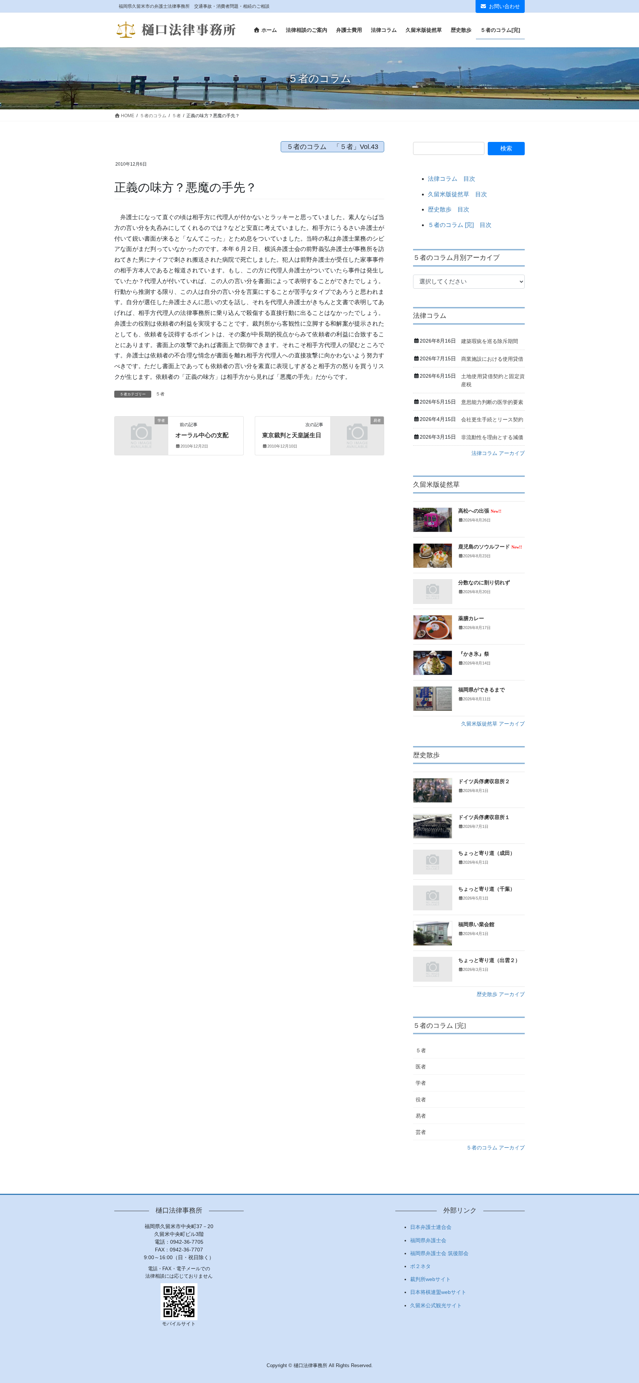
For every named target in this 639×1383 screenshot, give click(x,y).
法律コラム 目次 (451, 179)
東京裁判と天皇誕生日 (291, 435)
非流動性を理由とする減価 (492, 437)
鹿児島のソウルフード (490, 547)
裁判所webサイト (430, 1279)
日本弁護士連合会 (431, 1227)
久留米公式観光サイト (436, 1305)
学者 (421, 1083)
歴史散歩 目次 (448, 209)
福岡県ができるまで (481, 690)
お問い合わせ (504, 6)
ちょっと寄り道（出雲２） (489, 960)
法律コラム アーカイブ (498, 453)
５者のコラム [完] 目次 (459, 225)
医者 (421, 1067)
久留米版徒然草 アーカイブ (493, 724)
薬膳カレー (471, 618)
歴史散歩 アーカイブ (501, 994)
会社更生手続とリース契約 (492, 419)
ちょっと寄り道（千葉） (486, 889)
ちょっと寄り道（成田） (486, 853)
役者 (421, 1099)
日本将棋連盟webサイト (438, 1292)
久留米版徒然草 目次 (457, 194)
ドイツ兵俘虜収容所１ (484, 817)
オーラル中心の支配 (202, 435)
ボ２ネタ (420, 1266)
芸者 (421, 1132)
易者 (421, 1116)
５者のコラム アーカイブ (495, 1148)
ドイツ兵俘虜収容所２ (484, 781)
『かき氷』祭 (473, 654)
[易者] (357, 432)
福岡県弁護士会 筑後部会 (439, 1253)
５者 (160, 394)
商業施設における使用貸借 (492, 359)
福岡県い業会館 (476, 924)
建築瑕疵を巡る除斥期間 (489, 341)
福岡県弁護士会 (428, 1240)
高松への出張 (479, 511)
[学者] (141, 432)
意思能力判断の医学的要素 (492, 402)
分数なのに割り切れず (484, 582)
